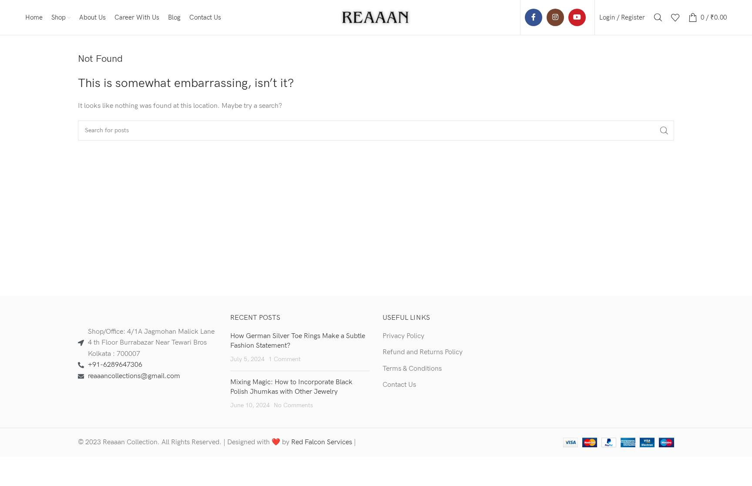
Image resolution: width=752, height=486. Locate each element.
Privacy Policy (403, 336)
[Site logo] (376, 17)
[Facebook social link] (533, 17)
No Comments (293, 405)
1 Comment (285, 359)
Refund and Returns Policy (423, 352)
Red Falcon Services (321, 442)
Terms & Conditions (412, 369)
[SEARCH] (664, 131)
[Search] (658, 17)
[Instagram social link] (555, 17)
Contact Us (399, 385)
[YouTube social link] (577, 17)
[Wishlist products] (675, 17)
